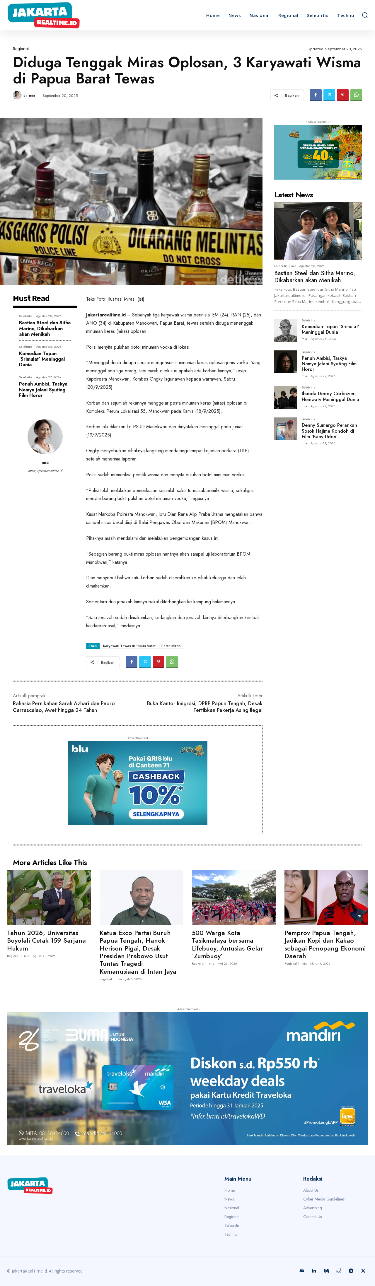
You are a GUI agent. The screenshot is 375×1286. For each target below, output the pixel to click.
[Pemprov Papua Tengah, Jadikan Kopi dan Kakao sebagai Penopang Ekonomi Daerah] (326, 897)
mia (32, 95)
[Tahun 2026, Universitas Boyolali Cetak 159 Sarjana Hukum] (49, 897)
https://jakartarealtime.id (45, 470)
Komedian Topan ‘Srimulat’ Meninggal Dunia (42, 359)
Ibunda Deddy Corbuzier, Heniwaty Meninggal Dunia (330, 396)
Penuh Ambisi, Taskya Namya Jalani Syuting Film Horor (43, 389)
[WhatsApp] (356, 95)
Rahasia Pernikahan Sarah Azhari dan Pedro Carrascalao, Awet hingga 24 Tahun (64, 707)
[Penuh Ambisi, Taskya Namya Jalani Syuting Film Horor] (285, 361)
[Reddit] (338, 1271)
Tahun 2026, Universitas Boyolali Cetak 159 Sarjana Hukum (46, 940)
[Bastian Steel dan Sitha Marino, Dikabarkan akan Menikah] (318, 231)
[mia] (18, 95)
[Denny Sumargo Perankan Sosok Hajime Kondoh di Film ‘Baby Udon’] (285, 428)
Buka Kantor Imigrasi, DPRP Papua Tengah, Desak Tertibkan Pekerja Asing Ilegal (204, 707)
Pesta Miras (170, 645)
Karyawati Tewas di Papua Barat (129, 645)
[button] (365, 15)
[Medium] (326, 1271)
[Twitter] (329, 95)
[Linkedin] (314, 1271)
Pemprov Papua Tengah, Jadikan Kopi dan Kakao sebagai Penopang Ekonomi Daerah (325, 944)
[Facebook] (316, 95)
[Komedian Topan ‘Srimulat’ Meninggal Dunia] (285, 330)
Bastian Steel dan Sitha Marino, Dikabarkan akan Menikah (45, 328)
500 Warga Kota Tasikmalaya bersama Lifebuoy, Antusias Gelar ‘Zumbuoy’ (227, 944)
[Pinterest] (343, 95)
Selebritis (25, 316)
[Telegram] (351, 1271)
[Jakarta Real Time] (52, 15)
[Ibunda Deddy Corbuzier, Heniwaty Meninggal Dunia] (285, 397)
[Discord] (301, 1271)
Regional (21, 49)
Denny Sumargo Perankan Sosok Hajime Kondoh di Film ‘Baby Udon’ (329, 431)
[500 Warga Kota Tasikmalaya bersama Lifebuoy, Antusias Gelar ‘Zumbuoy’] (234, 897)
